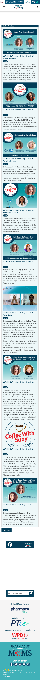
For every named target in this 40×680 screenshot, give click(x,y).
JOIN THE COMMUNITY (16, 593)
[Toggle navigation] (4, 7)
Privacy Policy (7, 676)
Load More (6, 530)
